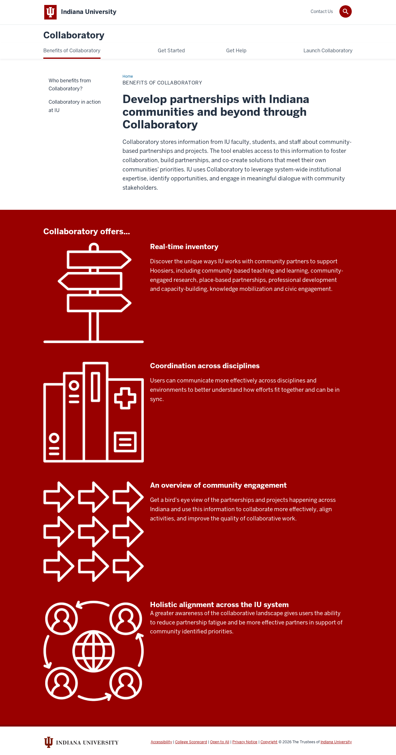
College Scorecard (191, 742)
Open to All (219, 742)
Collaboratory (73, 35)
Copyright (269, 742)
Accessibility (161, 742)
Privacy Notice (244, 742)
